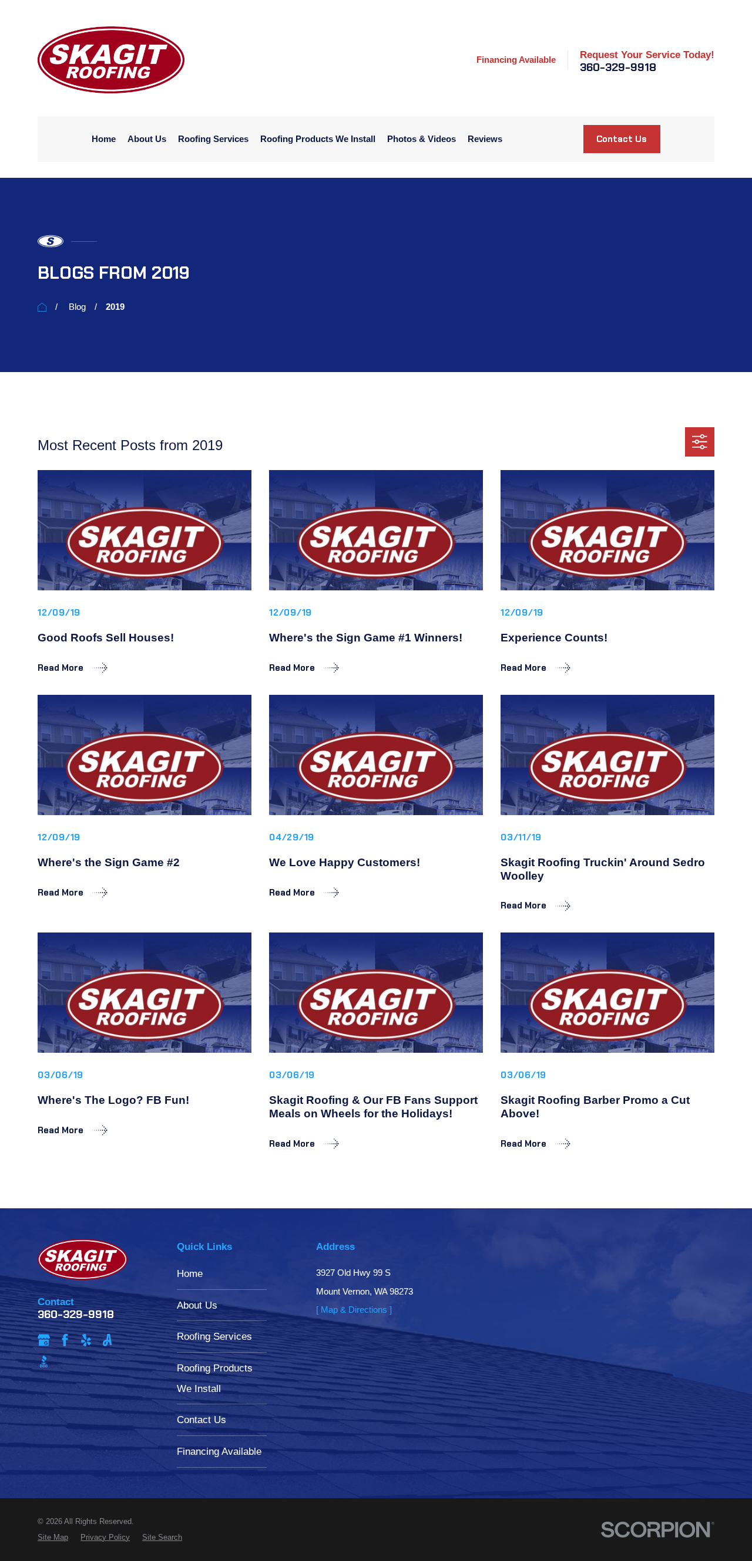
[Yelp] (86, 1340)
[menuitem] (53, 1537)
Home (190, 1273)
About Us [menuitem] (146, 139)
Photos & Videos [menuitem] (421, 139)
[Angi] (107, 1340)
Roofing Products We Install (215, 1378)
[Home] (111, 59)
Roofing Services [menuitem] (213, 139)
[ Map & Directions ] (354, 1310)
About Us (197, 1305)
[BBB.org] (44, 1361)
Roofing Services (214, 1336)
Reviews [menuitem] (485, 139)
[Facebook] (65, 1340)
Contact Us (621, 139)
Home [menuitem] (104, 139)
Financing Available (516, 60)
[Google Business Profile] (44, 1340)
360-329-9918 (618, 67)
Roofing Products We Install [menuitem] (317, 139)
